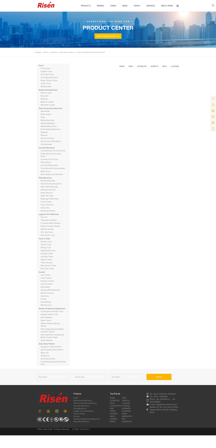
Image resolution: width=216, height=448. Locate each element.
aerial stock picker (48, 358)
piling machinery (45, 177)
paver (43, 117)
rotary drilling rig (48, 180)
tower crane (46, 83)
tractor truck (46, 244)
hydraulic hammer (48, 189)
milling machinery (47, 120)
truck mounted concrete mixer (53, 168)
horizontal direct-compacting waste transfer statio (52, 335)
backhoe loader (47, 102)
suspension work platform (51, 346)
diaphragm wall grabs (49, 198)
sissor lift (44, 352)
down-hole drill (47, 204)
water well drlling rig (49, 186)
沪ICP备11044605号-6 (81, 429)
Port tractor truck (48, 235)
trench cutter (46, 201)
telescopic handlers (49, 220)
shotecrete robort (48, 210)
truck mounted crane (49, 77)
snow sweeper (46, 340)
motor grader (46, 114)
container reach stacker (50, 223)
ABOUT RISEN (167, 5)
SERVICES (150, 5)
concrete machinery (47, 147)
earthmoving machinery (48, 90)
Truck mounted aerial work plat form (91, 52)
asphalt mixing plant (49, 126)
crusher (42, 272)
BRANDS (100, 5)
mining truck (46, 247)
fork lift (44, 217)
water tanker (46, 320)
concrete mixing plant (49, 165)
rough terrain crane (49, 80)
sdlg (164, 66)
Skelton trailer (46, 259)
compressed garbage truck (52, 311)
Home (45, 52)
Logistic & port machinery (49, 214)
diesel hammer (47, 192)
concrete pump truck (49, 159)
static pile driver (47, 195)
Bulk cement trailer (48, 265)
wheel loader (46, 93)
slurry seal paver (47, 138)
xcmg (121, 66)
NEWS (124, 5)
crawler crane (46, 71)
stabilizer (44, 132)
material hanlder (47, 229)
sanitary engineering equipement (52, 308)
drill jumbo (45, 207)
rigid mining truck (48, 250)
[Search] (177, 5)
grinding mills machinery (50, 290)
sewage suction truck (49, 314)
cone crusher (46, 278)
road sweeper (46, 317)
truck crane (45, 68)
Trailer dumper (46, 262)
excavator (44, 96)
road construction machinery (50, 108)
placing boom (46, 162)
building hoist (46, 86)
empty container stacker (50, 226)
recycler (44, 135)
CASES (113, 5)
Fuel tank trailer (47, 268)
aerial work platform (67, 52)
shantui (154, 66)
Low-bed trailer (47, 256)
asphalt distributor (48, 123)
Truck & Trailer (44, 238)
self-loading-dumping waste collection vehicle (52, 330)
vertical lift (45, 355)
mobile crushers (47, 293)
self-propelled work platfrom (52, 349)
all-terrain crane (47, 74)
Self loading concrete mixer (52, 174)
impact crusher (47, 284)
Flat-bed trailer (47, 253)
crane (41, 65)
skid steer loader (48, 105)
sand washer (46, 302)
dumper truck (46, 241)
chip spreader (46, 144)
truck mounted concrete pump (53, 150)
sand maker (45, 287)
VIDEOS (137, 5)
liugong (175, 66)
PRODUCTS (86, 5)
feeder (43, 299)
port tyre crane (47, 232)
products (53, 52)
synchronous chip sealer (51, 141)
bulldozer (44, 99)
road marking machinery (50, 129)
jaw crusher (46, 275)
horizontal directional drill (51, 183)
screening (45, 296)
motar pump (45, 171)
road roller (45, 111)
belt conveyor (46, 305)
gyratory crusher (47, 281)
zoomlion (142, 66)
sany (130, 66)
